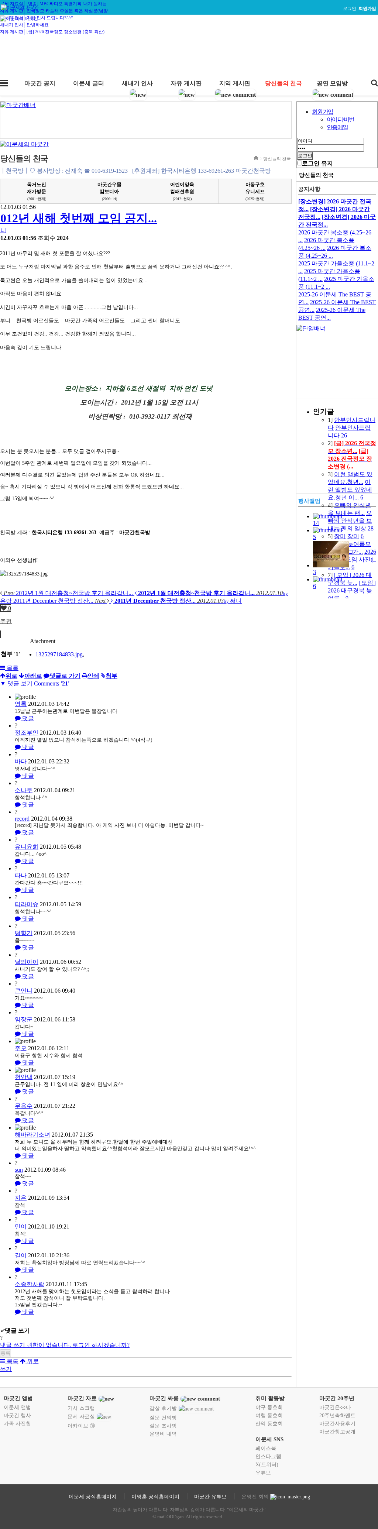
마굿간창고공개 (337, 1431)
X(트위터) (266, 1464)
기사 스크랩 (81, 1408)
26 (344, 435)
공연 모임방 (332, 83)
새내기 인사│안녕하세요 (24, 24)
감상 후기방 (163, 1408)
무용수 (23, 1106)
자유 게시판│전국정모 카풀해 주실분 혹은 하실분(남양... (55, 10)
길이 (21, 1255)
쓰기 (6, 1369)
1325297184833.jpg (59, 654)
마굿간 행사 (17, 1415)
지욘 (21, 1198)
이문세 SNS (269, 1439)
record (22, 818)
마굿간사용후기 (337, 1423)
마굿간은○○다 (335, 1407)
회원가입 (322, 112)
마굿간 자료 (82, 1398)
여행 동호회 (269, 1415)
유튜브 (263, 1472)
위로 (32, 1361)
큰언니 (23, 990)
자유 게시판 (186, 83)
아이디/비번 (340, 119)
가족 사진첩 (17, 1423)
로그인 (349, 8)
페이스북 (265, 1448)
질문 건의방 (163, 1417)
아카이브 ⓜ (81, 1426)
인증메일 (337, 127)
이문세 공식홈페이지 (93, 1496)
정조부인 (26, 732)
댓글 (27, 718)
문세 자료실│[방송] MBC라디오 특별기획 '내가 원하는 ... (55, 3)
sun (19, 1169)
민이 (21, 1226)
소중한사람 (29, 1284)
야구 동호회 (269, 1407)
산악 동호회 (269, 1423)
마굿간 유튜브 (210, 1496)
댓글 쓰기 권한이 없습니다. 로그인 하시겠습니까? (65, 1345)
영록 (21, 704)
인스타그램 (268, 1456)
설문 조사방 (163, 1426)
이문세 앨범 (17, 1407)
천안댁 (23, 1077)
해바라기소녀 (32, 1134)
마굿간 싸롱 (164, 1398)
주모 (21, 1048)
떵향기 (23, 933)
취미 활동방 (270, 1398)
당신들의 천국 (283, 83)
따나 (21, 875)
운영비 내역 (163, 1434)
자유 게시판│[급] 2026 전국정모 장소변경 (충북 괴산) (52, 31)
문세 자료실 (81, 1416)
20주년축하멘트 (337, 1415)
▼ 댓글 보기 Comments (34, 683)
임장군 (23, 1019)
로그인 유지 (317, 163)
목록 (11, 668)
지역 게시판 (234, 83)
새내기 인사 (137, 83)
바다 (21, 761)
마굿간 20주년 (336, 1398)
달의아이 (26, 962)
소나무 (23, 790)
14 (316, 523)
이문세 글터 (88, 83)
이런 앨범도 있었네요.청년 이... (350, 490)
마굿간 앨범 (18, 1398)
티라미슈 (26, 904)
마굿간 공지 (39, 83)
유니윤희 (26, 846)
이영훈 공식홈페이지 (155, 1496)
